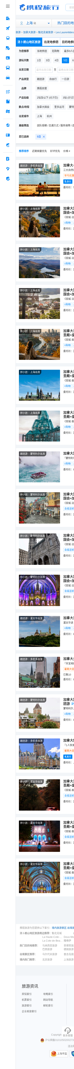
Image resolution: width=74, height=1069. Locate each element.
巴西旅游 (47, 949)
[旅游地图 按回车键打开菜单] (8, 111)
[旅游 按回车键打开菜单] (8, 48)
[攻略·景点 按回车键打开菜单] (8, 101)
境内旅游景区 (59, 928)
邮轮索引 (48, 1005)
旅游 (18, 32)
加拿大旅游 (29, 32)
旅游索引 (27, 1005)
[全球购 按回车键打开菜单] (8, 125)
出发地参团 (51, 42)
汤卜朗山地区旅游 (28, 42)
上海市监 (62, 1053)
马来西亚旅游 (49, 945)
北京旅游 (47, 959)
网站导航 (48, 999)
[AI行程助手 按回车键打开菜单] (8, 91)
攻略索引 (48, 994)
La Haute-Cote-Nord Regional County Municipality (52, 937)
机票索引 (27, 999)
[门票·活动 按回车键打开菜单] (8, 58)
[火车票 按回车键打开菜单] (8, 38)
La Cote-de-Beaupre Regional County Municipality (52, 940)
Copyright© (57, 1034)
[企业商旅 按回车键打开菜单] (8, 158)
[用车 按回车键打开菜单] (8, 77)
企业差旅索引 (29, 1011)
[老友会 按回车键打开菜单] (8, 168)
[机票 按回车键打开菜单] (8, 28)
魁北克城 (57, 933)
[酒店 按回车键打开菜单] (8, 18)
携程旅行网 (39, 7)
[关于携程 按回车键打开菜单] (8, 178)
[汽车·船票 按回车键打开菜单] (8, 68)
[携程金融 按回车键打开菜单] (8, 145)
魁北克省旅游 (45, 32)
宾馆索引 (27, 994)
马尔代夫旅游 (49, 954)
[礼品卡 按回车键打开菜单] (8, 135)
